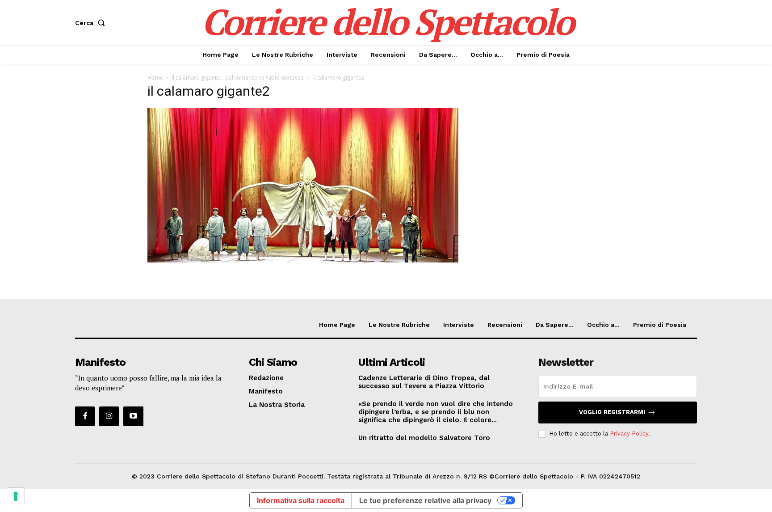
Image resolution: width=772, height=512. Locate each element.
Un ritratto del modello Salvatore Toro (424, 438)
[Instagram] (109, 416)
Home (155, 77)
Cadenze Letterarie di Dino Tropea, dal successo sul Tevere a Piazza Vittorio (424, 382)
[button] (92, 22)
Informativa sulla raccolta (300, 500)
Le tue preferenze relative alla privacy (425, 500)
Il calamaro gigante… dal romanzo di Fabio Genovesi (238, 77)
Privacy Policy (629, 433)
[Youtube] (133, 416)
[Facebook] (85, 416)
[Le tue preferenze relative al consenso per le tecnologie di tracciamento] (15, 496)
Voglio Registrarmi (612, 412)
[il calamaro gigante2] (302, 260)
